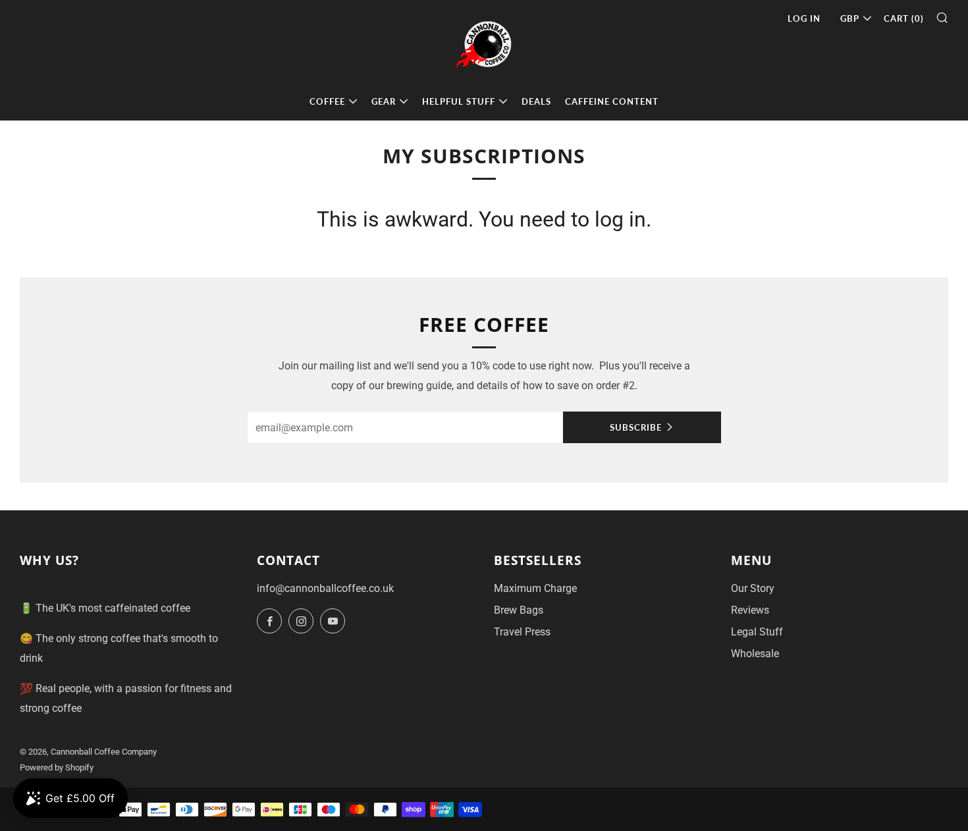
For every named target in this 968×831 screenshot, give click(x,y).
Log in (804, 18)
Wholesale (755, 653)
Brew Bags (518, 610)
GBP (849, 18)
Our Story (752, 588)
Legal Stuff (757, 632)
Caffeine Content (612, 101)
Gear (383, 101)
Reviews (750, 610)
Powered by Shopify (57, 767)
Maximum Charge (535, 588)
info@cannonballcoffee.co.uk (325, 588)
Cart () (904, 18)
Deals (536, 101)
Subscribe (636, 427)
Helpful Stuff (458, 101)
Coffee (327, 101)
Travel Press (522, 632)
